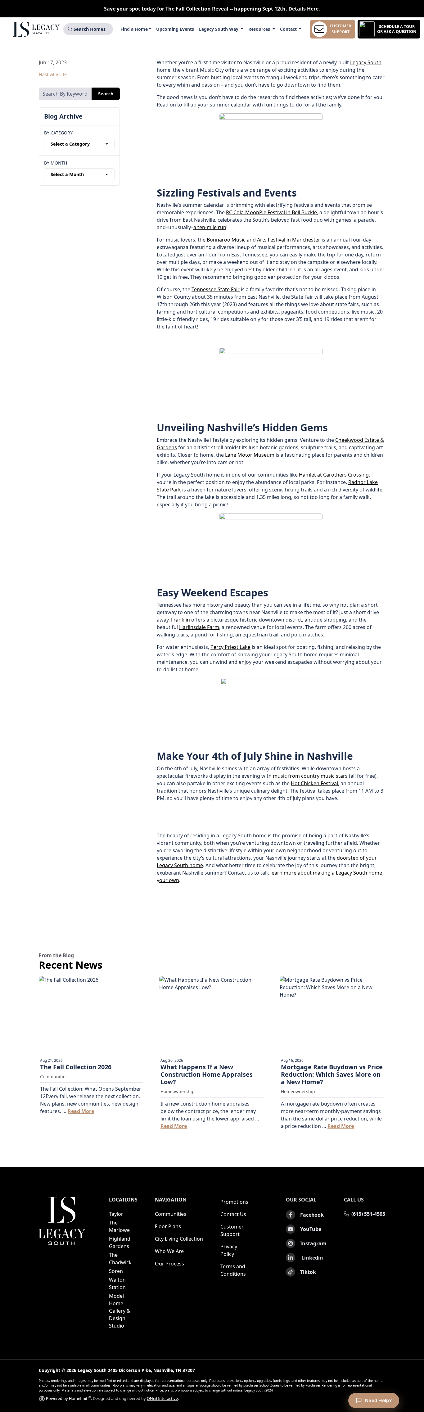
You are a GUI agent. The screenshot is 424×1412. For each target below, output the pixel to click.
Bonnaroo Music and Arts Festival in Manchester (263, 239)
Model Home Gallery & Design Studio (119, 1310)
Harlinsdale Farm (199, 627)
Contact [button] (289, 29)
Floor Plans (168, 1226)
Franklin (180, 619)
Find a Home (134, 29)
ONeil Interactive (162, 1398)
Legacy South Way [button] (219, 29)
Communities (170, 1214)
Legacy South (365, 62)
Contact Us (233, 1214)
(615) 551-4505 (368, 1214)
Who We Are (169, 1251)
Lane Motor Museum (249, 454)
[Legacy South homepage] (62, 1221)
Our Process (169, 1263)
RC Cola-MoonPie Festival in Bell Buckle (271, 212)
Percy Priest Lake (230, 647)
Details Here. (304, 8)
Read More (81, 1111)
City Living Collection (179, 1238)
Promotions (234, 1201)
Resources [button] (259, 29)
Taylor (116, 1214)
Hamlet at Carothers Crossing (334, 474)
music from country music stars (310, 775)
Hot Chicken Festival (314, 783)
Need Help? (378, 1400)
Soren (116, 1271)
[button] (389, 29)
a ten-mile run (209, 227)
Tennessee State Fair (216, 289)
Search (105, 94)
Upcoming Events (175, 29)
